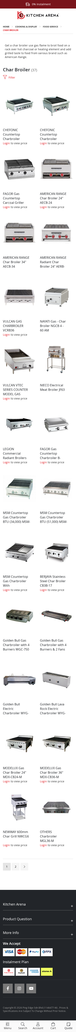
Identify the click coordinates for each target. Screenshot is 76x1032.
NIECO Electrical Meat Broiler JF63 (52, 387)
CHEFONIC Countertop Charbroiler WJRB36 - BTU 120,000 (13, 139)
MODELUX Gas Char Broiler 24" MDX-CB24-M (14, 772)
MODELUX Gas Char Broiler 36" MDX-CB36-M (51, 772)
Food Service (50, 26)
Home (6, 26)
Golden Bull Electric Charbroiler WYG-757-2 (16, 711)
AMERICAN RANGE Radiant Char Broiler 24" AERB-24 (53, 264)
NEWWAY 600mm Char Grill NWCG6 (16, 834)
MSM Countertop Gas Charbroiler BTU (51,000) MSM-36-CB (53, 519)
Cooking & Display (26, 26)
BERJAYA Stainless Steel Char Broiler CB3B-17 (53, 581)
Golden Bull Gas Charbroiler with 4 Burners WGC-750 (16, 644)
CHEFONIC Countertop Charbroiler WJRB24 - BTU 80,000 (50, 139)
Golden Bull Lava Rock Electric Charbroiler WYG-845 (53, 711)
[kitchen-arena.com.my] (38, 15)
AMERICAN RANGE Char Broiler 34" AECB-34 (16, 262)
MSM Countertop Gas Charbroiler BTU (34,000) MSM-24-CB (16, 519)
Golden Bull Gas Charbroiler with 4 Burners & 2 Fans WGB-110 (53, 647)
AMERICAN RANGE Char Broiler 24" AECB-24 (53, 198)
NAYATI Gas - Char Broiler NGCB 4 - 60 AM (53, 325)
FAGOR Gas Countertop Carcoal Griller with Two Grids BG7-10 (14, 202)
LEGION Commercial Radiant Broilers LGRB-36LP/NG (15, 455)
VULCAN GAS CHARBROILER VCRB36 (13, 325)
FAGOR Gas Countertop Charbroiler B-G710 (50, 455)
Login (6, 143)
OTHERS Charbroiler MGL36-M (48, 836)
